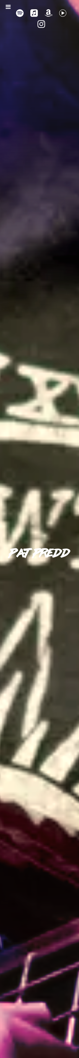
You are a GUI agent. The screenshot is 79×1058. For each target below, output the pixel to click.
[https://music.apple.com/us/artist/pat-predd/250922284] (34, 13)
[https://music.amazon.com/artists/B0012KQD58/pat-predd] (48, 13)
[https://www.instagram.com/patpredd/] (41, 24)
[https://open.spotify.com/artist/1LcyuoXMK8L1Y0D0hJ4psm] (20, 13)
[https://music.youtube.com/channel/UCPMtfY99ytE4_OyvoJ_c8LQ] (63, 13)
